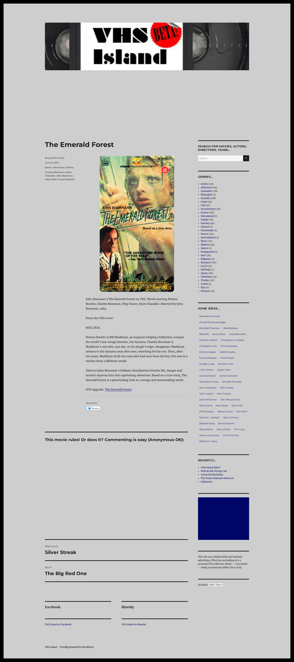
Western (205, 291)
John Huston (224, 393)
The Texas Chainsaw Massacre (217, 478)
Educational (207, 216)
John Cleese (226, 387)
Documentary (208, 209)
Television (206, 276)
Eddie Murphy (227, 352)
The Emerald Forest (118, 389)
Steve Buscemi (226, 423)
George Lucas (206, 363)
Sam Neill (241, 411)
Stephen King (207, 423)
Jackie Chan (224, 369)
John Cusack (206, 393)
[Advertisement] (147, 115)
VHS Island (51, 647)
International (208, 237)
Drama (70, 167)
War (203, 287)
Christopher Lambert (232, 340)
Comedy (205, 198)
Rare (203, 255)
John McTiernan (208, 399)
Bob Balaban (230, 328)
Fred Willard (227, 358)
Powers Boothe (66, 179)
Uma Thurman (231, 435)
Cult (203, 205)
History (205, 226)
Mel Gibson (222, 405)
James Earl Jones (208, 381)
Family (204, 219)
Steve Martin (206, 429)
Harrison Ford (225, 363)
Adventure (59, 167)
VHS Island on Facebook (58, 624)
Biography (206, 194)
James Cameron (228, 375)
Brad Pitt (204, 334)
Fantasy (205, 223)
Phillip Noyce (206, 411)
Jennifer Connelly (231, 381)
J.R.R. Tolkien (206, 369)
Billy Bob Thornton (209, 328)
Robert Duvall (225, 411)
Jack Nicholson (207, 375)
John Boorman (64, 175)
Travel (204, 284)
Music (204, 241)
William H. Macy (208, 441)
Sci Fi (204, 266)
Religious (206, 259)
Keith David (205, 405)
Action (48, 167)
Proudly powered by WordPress (77, 647)
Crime (204, 201)
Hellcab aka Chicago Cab (214, 471)
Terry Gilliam (224, 429)
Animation (206, 191)
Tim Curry (239, 429)
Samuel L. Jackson (209, 417)
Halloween (206, 481)
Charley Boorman (54, 172)
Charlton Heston (208, 340)
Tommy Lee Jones (209, 435)
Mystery (205, 244)
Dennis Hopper (207, 352)
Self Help (205, 269)
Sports (204, 273)
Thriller (205, 280)
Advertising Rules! (211, 467)
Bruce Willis (219, 334)
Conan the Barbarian (212, 474)
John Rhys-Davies (230, 399)
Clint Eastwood (228, 346)
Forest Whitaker (208, 358)
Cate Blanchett (237, 334)
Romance (206, 262)
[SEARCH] (246, 158)
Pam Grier (237, 405)
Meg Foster (51, 179)
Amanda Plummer (209, 316)
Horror (204, 234)
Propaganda (207, 251)
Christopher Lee (208, 346)
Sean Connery (231, 417)
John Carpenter (208, 387)
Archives (203, 584)
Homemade (207, 230)
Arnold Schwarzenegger (212, 322)
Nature (204, 248)
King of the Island (54, 157)
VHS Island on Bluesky (133, 624)
